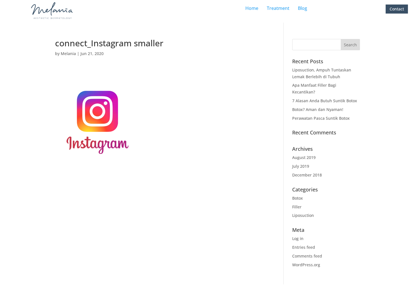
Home (251, 8)
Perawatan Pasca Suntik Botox (321, 118)
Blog (302, 8)
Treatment (278, 8)
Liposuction (303, 215)
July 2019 (300, 166)
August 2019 (304, 157)
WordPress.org (306, 264)
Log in (297, 238)
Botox (297, 198)
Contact (397, 9)
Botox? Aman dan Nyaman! (317, 109)
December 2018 (307, 175)
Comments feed (307, 256)
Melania (68, 53)
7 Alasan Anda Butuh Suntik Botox (324, 100)
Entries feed (303, 247)
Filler (297, 207)
